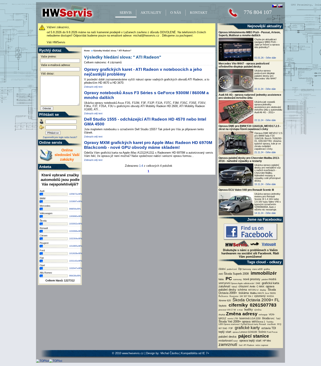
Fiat (42, 258)
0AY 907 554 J (246, 296)
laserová (244, 318)
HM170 (260, 293)
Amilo (252, 286)
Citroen (43, 235)
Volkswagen (46, 213)
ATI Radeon (248, 345)
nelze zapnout (261, 345)
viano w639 (257, 269)
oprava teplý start (249, 340)
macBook (271, 324)
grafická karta (270, 283)
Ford (42, 250)
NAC (272, 318)
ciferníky (237, 305)
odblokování (248, 283)
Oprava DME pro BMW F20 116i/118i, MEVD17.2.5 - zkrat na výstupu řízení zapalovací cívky (250, 128)
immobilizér (263, 273)
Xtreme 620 (225, 300)
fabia (221, 279)
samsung (237, 279)
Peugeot (44, 243)
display (262, 290)
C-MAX (260, 286)
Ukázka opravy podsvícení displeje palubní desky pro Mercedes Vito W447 (265, 74)
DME (257, 283)
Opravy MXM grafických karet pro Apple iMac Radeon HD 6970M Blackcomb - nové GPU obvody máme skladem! (148, 145)
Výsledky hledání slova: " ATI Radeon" (112, 51)
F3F (230, 328)
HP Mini (266, 340)
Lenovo (243, 332)
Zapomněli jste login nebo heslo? (60, 137)
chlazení (243, 286)
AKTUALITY (151, 12)
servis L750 (232, 318)
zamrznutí (228, 344)
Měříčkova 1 (258, 321)
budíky (248, 309)
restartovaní (226, 340)
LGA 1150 (255, 318)
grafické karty (247, 327)
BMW (42, 198)
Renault (44, 228)
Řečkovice (223, 296)
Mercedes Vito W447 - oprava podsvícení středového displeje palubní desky (244, 65)
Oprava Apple (237, 283)
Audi (42, 191)
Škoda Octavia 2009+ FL (255, 300)
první (227, 283)
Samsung (246, 269)
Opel (42, 265)
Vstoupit (269, 244)
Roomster (233, 296)
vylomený (260, 296)
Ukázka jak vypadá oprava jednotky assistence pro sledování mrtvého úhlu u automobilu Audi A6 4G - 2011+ (268, 107)
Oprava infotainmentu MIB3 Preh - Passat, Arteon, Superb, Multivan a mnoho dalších (249, 34)
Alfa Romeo (46, 272)
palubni (264, 279)
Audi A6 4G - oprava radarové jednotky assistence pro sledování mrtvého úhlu (250, 96)
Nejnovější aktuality (264, 26)
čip (240, 269)
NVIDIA (270, 296)
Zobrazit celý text (93, 86)
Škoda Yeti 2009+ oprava (234, 321)
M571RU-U (253, 290)
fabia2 (234, 287)
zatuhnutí (224, 286)
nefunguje (263, 315)
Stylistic (223, 305)
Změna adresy (241, 313)
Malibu (253, 293)
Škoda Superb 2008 (236, 273)
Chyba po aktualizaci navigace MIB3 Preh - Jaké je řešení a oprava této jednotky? (267, 43)
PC (228, 278)
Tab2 (277, 318)
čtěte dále (271, 57)
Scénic (262, 331)
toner (235, 341)
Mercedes (45, 206)
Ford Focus (272, 332)
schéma (242, 289)
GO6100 (252, 332)
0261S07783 (262, 305)
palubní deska (227, 336)
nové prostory (251, 279)
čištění (222, 269)
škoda (265, 318)
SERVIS (126, 12)
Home (87, 51)
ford (240, 345)
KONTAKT (198, 12)
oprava (235, 332)
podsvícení (231, 269)
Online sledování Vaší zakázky (67, 154)
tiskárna (243, 293)
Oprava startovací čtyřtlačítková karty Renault (245, 324)
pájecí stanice (253, 336)
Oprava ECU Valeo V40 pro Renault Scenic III (246, 189)
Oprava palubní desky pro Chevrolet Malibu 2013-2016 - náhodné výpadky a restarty (249, 159)
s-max (239, 310)
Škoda (43, 220)
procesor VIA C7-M (227, 310)
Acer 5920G (270, 293)
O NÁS (175, 12)
